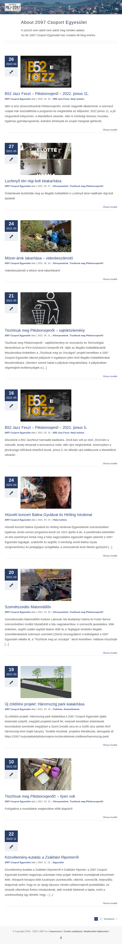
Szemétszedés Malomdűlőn (28, 607)
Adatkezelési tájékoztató (96, 931)
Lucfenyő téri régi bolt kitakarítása (33, 181)
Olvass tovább (110, 129)
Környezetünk (60, 186)
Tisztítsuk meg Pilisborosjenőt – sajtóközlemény (45, 330)
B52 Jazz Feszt (61, 99)
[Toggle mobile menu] (115, 6)
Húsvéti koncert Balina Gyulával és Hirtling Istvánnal (48, 514)
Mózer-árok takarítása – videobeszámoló (39, 258)
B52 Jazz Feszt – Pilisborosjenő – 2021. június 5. (46, 427)
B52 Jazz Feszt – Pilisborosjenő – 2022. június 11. (47, 93)
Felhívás (57, 709)
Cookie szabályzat (73, 931)
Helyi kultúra (77, 99)
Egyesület (58, 862)
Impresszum (56, 931)
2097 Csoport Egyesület (18, 99)
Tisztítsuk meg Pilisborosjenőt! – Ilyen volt (40, 796)
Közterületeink (71, 709)
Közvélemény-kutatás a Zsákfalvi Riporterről (42, 857)
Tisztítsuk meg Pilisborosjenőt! (86, 186)
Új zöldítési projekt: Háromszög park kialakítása (44, 704)
